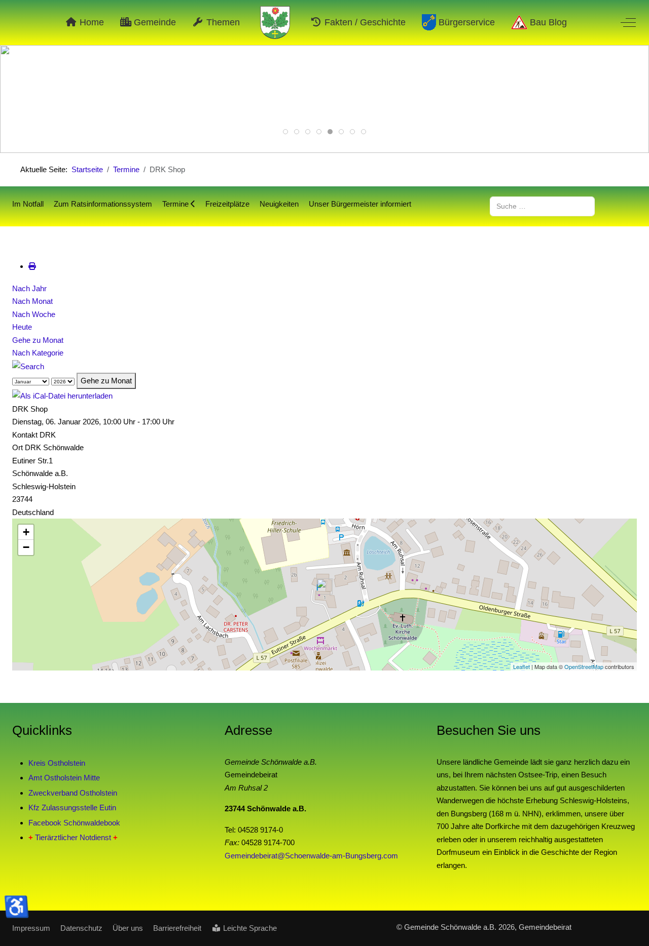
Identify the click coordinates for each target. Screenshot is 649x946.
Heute (22, 327)
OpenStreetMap (583, 666)
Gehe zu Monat (37, 340)
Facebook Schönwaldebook (74, 822)
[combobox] (542, 206)
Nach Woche (33, 314)
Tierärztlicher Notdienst (73, 837)
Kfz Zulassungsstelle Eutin (72, 807)
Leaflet (521, 666)
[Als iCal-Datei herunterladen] (62, 395)
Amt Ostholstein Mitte (64, 777)
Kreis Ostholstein (56, 763)
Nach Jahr (29, 288)
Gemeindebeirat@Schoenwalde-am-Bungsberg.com (311, 855)
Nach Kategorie (37, 352)
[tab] (285, 131)
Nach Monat (32, 301)
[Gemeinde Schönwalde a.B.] (275, 22)
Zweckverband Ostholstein (72, 793)
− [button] (26, 547)
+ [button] (26, 532)
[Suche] (28, 366)
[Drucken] (32, 266)
